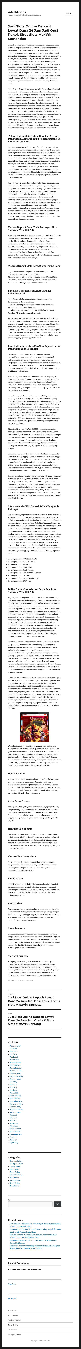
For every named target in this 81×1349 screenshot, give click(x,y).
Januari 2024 (15, 1132)
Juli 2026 (13, 1049)
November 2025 (16, 1071)
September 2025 (16, 1076)
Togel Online (15, 1183)
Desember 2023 (16, 1134)
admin (13, 980)
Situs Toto (12, 1284)
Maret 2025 (14, 1093)
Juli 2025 (13, 1082)
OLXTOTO (47, 1341)
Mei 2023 (13, 1140)
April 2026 (14, 1057)
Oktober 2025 (15, 1074)
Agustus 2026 (15, 1046)
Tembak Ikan (15, 1180)
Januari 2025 (15, 1098)
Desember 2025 (16, 1068)
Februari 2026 (15, 1062)
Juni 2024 (13, 1118)
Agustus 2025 (15, 1079)
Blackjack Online (16, 1164)
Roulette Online (16, 1175)
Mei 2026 (13, 1054)
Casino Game (15, 1167)
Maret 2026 (14, 1060)
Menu (69, 13)
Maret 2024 (14, 1126)
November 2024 (16, 1104)
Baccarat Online (16, 1161)
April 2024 (14, 1123)
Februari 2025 (15, 1096)
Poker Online (15, 1172)
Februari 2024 (15, 1129)
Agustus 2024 (15, 1112)
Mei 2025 (13, 1087)
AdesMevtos (17, 12)
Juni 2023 (13, 1137)
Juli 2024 (13, 1115)
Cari (9, 1200)
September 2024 (16, 1109)
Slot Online (14, 1178)
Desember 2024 (16, 1101)
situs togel (12, 1298)
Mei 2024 (13, 1121)
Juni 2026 (14, 1051)
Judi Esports (14, 1169)
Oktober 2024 (15, 1107)
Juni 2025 (13, 1085)
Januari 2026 (15, 1065)
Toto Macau (29, 980)
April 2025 (14, 1090)
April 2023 (14, 1143)
